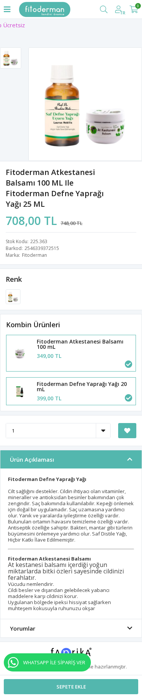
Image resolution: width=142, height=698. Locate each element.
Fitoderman (34, 255)
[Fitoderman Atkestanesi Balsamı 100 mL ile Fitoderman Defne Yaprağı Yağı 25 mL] (13, 296)
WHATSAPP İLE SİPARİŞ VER (54, 662)
